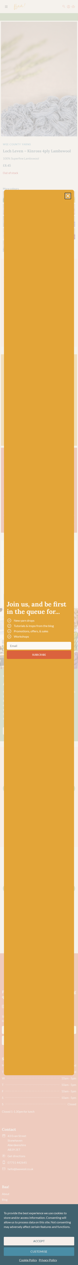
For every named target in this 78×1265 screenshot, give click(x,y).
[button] (68, 196)
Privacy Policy (48, 1260)
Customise (39, 1251)
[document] (39, 632)
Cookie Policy (28, 1260)
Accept (39, 1241)
